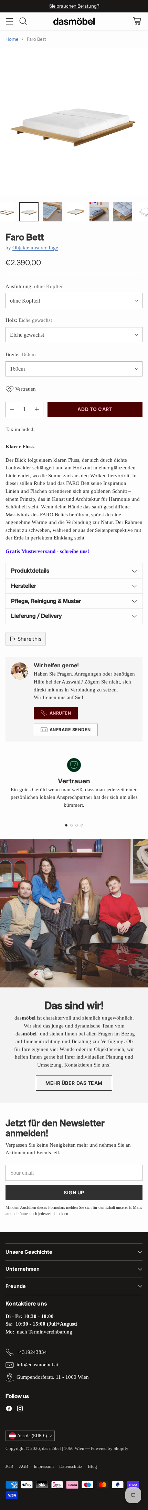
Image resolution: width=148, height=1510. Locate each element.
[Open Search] (23, 21)
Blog (92, 1466)
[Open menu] (9, 21)
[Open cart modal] (137, 21)
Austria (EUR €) (32, 1435)
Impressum (44, 1466)
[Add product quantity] (37, 409)
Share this (29, 638)
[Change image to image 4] (29, 211)
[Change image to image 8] (122, 211)
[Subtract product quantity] (12, 409)
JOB (9, 1466)
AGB (23, 1466)
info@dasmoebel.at (37, 1364)
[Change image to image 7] (99, 211)
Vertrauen (25, 389)
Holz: (29, 320)
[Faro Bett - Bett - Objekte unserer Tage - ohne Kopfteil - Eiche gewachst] (74, 122)
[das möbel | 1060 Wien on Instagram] (20, 1409)
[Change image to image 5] (52, 211)
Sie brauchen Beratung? (74, 6)
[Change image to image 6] (75, 211)
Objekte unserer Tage (35, 247)
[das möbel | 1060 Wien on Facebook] (9, 1409)
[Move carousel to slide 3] (76, 825)
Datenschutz (70, 1466)
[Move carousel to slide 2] (71, 825)
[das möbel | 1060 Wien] (74, 21)
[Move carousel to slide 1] (66, 825)
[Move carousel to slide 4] (82, 825)
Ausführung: (35, 286)
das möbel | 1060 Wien (63, 1448)
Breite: (21, 354)
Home (12, 39)
